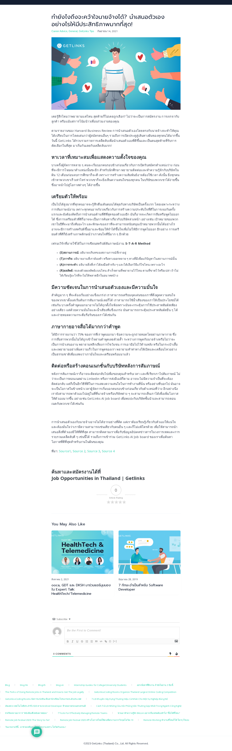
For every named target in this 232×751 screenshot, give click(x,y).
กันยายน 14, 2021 (107, 31)
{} (110, 641)
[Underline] (77, 641)
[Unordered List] (91, 641)
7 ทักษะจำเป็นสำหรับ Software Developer (141, 587)
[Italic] (72, 641)
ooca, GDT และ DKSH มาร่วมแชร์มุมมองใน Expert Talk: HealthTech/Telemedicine (81, 589)
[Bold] (67, 641)
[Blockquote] (96, 641)
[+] (115, 641)
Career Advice (59, 31)
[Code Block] (101, 641)
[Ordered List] (86, 641)
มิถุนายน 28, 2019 (128, 579)
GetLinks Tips (86, 31)
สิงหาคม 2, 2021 (60, 579)
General (73, 31)
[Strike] (82, 641)
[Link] (105, 641)
